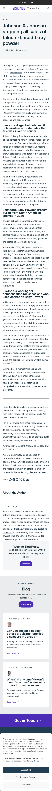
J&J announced (34, 264)
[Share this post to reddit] (10, 479)
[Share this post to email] (27, 479)
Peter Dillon (27, 619)
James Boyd (23, 50)
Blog (5, 19)
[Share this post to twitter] (20, 479)
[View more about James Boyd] (5, 58)
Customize (26, 784)
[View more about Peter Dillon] (9, 624)
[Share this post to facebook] (13, 479)
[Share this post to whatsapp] (24, 479)
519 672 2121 (26, 2)
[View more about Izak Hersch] (9, 673)
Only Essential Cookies (26, 777)
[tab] (26, 720)
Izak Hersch (27, 668)
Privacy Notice (33, 761)
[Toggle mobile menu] (2, 8)
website (38, 386)
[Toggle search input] (48, 8)
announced (16, 72)
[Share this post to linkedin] (17, 479)
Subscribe (26, 564)
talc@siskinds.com (13, 386)
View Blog (26, 604)
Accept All (26, 770)
